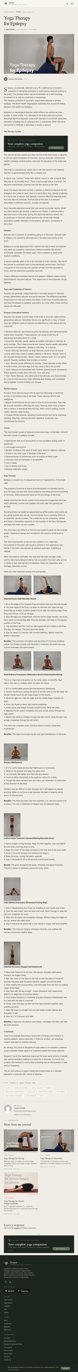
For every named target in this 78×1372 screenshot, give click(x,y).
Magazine (7, 1326)
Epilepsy (8, 1088)
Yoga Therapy (9, 12)
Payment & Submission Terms (13, 1344)
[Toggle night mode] (67, 3)
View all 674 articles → (23, 1114)
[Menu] (72, 4)
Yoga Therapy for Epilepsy (14, 1096)
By (9, 29)
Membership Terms (10, 1341)
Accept (65, 1368)
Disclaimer (7, 1356)
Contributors (8, 1323)
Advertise (7, 1338)
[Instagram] (10, 1282)
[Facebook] (6, 1282)
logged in (17, 1228)
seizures (48, 1088)
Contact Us (7, 1360)
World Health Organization (14, 1092)
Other (5, 1309)
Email (33, 1083)
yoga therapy (61, 1092)
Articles (6, 1312)
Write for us (7, 1330)
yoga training (31, 1096)
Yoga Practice (8, 1300)
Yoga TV (42, 1096)
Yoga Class (31, 1092)
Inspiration (7, 1306)
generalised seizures (21, 1088)
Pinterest (28, 1083)
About (6, 1320)
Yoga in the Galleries (45, 1092)
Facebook (13, 1083)
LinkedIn (21, 1083)
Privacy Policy (8, 1350)
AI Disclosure (8, 1347)
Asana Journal (19, 1108)
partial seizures (37, 1088)
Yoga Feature (8, 1303)
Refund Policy (8, 1353)
